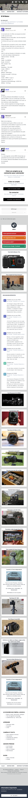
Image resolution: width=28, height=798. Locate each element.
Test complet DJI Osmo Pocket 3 (14, 549)
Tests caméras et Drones (12, 734)
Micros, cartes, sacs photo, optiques (15, 714)
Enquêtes (8, 726)
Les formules (9, 746)
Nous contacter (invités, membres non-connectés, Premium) (14, 772)
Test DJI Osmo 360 (14, 410)
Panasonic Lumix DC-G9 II (14, 510)
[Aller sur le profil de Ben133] (5, 374)
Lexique (8, 759)
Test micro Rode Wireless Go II (14, 659)
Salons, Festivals (10, 757)
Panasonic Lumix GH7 (14, 451)
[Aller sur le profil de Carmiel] (5, 300)
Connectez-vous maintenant (14, 199)
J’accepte (14, 795)
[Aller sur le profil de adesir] (2, 90)
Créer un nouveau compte (14, 188)
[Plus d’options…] (25, 30)
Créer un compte (10, 749)
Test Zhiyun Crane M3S (14, 619)
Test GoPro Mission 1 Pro (14, 252)
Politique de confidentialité (13, 771)
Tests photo (9, 736)
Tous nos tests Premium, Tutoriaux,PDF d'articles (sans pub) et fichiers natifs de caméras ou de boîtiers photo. (14, 584)
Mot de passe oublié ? (8, 242)
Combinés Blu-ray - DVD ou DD (13, 717)
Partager (14, 209)
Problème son (10, 362)
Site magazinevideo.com (9, 237)
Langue (16, 769)
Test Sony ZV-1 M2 (14, 598)
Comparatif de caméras (12, 737)
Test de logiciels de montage (13, 716)
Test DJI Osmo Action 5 (14, 489)
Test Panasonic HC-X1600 (14, 393)
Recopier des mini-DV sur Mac (14, 470)
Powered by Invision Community (14, 773)
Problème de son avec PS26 (13, 299)
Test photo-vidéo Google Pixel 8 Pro (14, 529)
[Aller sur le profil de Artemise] (5, 363)
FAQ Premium (9, 750)
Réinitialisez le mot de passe (14, 592)
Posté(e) (10, 30)
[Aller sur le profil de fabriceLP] (2, 29)
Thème (21, 769)
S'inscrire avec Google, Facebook (11, 246)
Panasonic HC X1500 (12, 373)
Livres (7, 727)
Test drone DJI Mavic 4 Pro (14, 430)
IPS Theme (5, 769)
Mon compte (9, 747)
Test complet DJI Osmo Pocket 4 (14, 274)
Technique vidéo (10, 724)
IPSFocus (11, 769)
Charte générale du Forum (9, 233)
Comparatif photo (10, 739)
